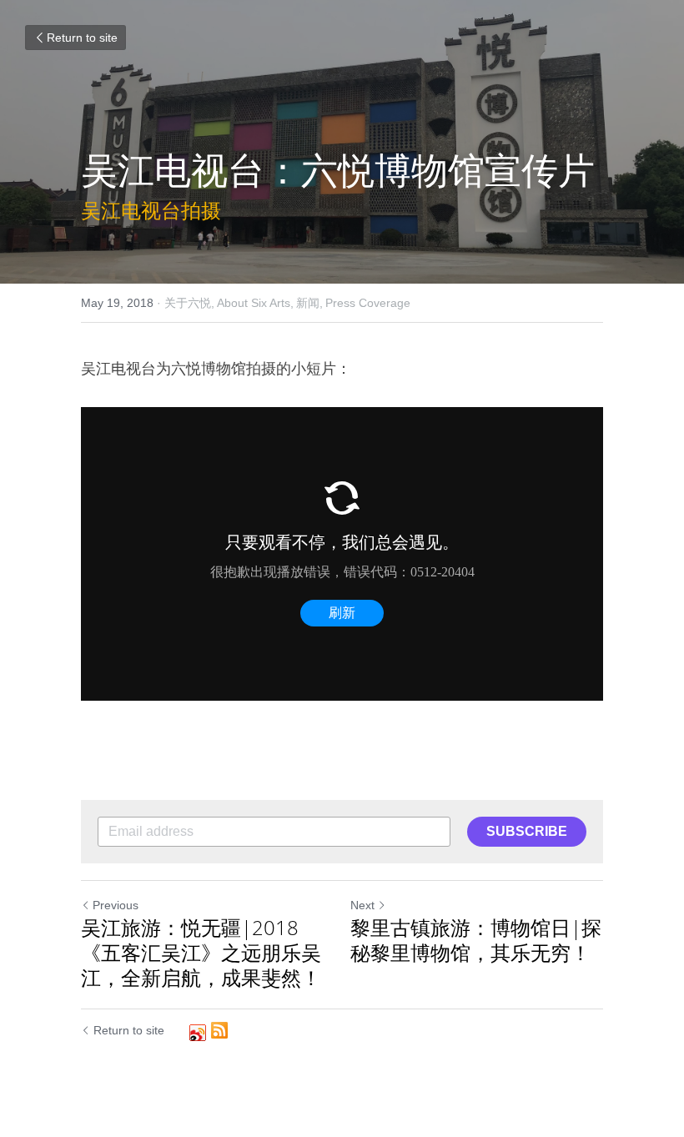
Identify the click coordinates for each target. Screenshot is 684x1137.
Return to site (82, 37)
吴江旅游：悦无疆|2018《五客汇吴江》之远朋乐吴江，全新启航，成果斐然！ (201, 952)
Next (362, 905)
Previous (115, 905)
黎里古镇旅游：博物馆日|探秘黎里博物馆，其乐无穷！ (475, 940)
